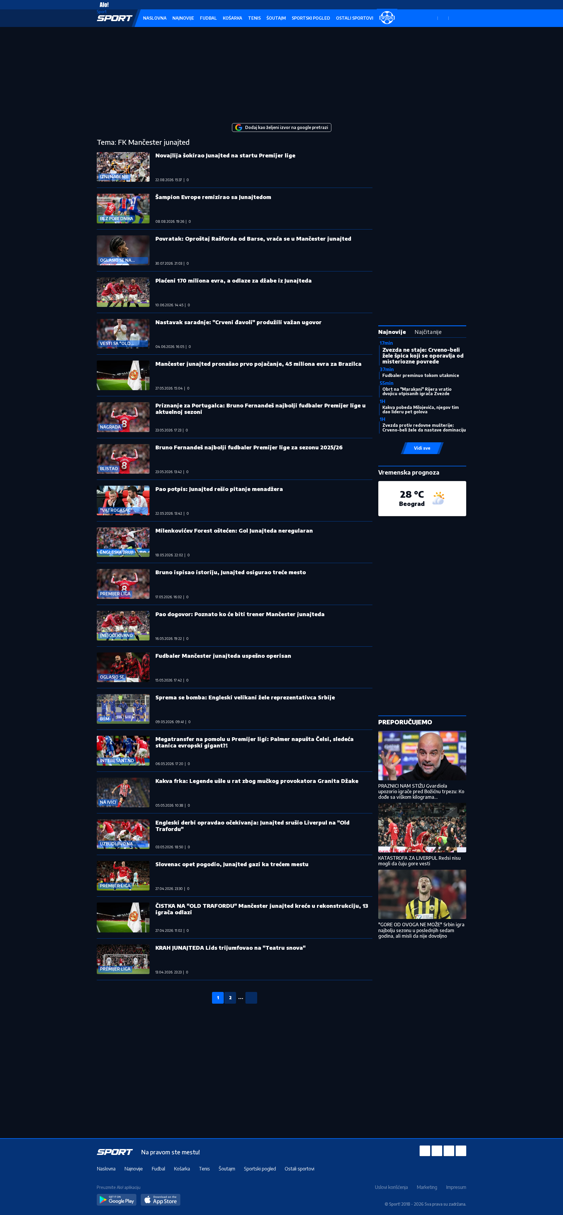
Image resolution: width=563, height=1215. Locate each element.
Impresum (456, 1187)
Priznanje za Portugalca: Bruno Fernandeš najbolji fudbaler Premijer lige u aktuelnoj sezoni (260, 408)
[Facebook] (425, 1151)
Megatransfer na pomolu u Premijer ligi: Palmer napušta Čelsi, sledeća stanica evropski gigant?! (254, 742)
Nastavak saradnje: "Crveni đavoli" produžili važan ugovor (238, 322)
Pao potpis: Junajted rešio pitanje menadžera (219, 488)
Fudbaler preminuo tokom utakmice (420, 375)
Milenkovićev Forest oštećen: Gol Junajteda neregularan (234, 530)
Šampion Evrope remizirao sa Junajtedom (213, 196)
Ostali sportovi (354, 18)
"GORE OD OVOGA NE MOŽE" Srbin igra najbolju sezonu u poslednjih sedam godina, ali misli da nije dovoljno (421, 930)
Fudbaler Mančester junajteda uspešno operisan (223, 655)
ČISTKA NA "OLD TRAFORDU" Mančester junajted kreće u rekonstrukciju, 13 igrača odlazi (261, 908)
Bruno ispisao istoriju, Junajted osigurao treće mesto (230, 572)
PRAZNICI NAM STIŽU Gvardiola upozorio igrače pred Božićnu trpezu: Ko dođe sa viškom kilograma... (421, 791)
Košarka (232, 18)
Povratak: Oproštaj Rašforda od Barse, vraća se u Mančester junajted (253, 238)
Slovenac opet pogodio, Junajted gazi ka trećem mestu (231, 864)
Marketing (427, 1187)
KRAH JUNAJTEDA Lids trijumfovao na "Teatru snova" (230, 947)
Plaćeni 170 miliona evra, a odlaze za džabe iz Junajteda (233, 280)
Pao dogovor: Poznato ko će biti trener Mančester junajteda (240, 614)
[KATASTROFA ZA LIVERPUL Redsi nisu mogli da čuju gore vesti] (422, 827)
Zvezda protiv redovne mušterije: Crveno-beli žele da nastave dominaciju (424, 427)
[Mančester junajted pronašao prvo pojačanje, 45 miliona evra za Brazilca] (123, 375)
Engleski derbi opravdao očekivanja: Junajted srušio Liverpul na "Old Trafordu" (252, 825)
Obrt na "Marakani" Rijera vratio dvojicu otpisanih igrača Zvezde (417, 391)
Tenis (254, 18)
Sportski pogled (311, 18)
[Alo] (102, 4)
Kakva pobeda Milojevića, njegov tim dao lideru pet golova (420, 409)
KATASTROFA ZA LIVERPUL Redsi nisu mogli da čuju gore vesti (419, 860)
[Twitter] (449, 1151)
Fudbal (208, 18)
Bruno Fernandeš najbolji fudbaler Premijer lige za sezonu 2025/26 (248, 447)
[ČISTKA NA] (123, 917)
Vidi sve (422, 448)
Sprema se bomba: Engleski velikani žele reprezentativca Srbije (245, 697)
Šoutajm (276, 18)
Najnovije (183, 18)
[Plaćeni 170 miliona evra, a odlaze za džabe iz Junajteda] (123, 292)
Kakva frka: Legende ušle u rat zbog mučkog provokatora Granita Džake (256, 780)
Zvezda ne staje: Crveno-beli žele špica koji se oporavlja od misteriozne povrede (423, 355)
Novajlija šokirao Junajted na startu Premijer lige (225, 155)
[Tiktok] (461, 1151)
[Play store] (116, 1200)
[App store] (160, 1200)
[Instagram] (437, 1151)
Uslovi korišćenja (391, 1187)
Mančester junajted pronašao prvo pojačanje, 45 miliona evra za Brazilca (258, 363)
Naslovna (155, 18)
